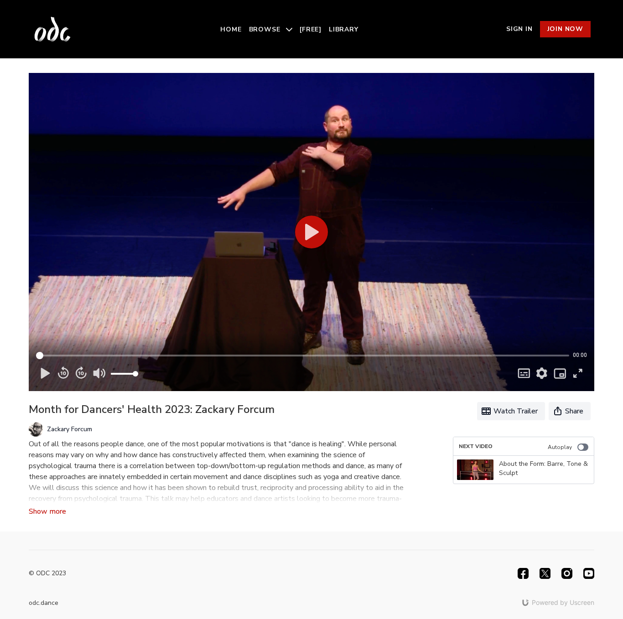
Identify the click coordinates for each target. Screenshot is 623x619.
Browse (266, 29)
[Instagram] (566, 573)
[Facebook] (523, 573)
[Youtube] (588, 573)
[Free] (311, 29)
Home (230, 29)
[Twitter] (545, 573)
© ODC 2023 (47, 573)
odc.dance (43, 602)
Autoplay (560, 447)
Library (343, 29)
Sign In (519, 29)
